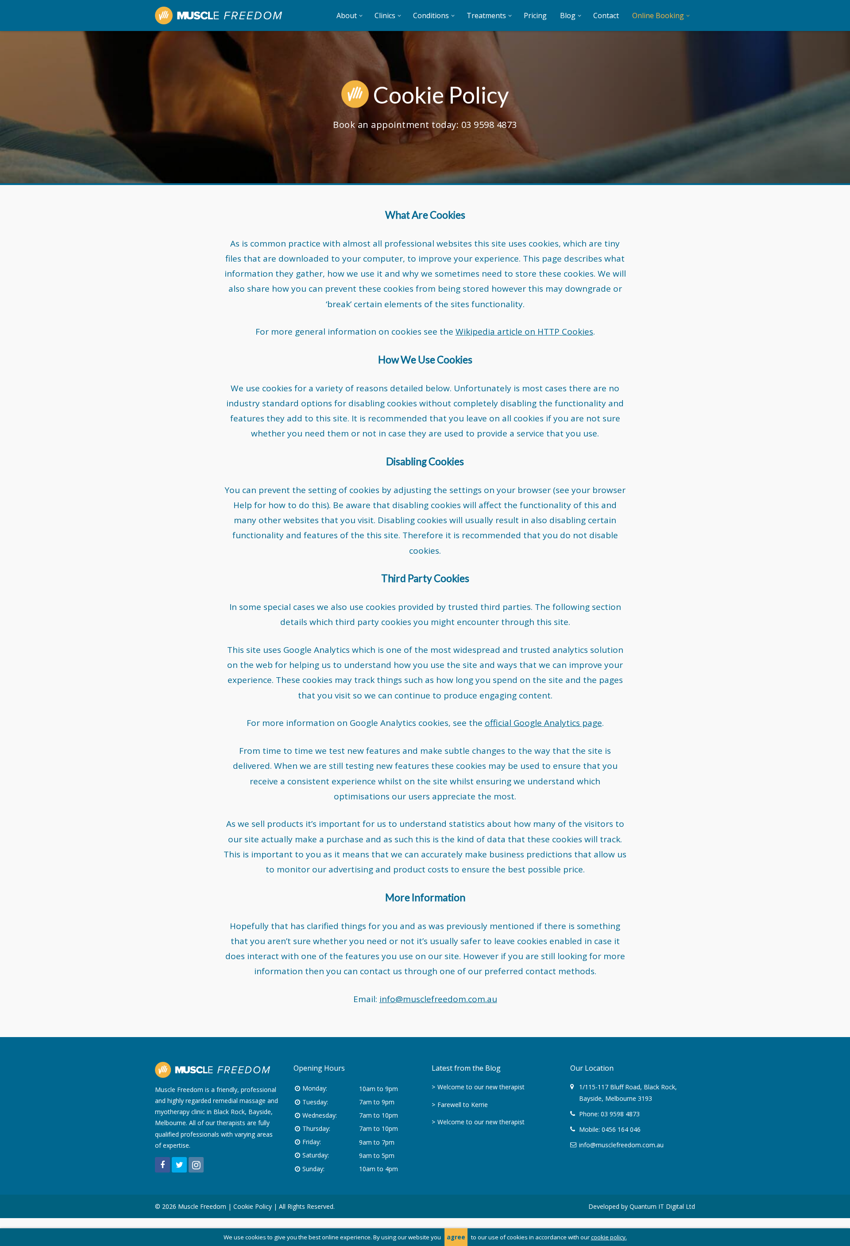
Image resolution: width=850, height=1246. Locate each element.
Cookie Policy (252, 1206)
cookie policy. (609, 1237)
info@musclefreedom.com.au (438, 999)
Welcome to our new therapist (481, 1087)
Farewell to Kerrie (462, 1104)
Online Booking (658, 15)
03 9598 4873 (489, 124)
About (346, 15)
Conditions (431, 15)
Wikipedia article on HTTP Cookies (524, 331)
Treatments (486, 15)
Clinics (385, 15)
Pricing (535, 15)
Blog (568, 15)
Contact (606, 15)
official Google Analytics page (543, 723)
